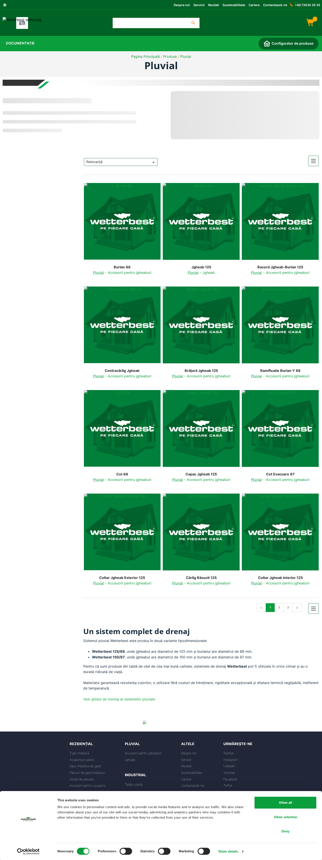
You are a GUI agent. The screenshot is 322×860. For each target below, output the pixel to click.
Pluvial (185, 56)
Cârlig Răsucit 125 (201, 578)
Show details (228, 851)
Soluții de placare (82, 779)
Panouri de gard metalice (87, 772)
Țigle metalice (79, 753)
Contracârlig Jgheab (122, 371)
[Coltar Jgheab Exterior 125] (122, 534)
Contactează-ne (275, 5)
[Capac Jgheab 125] (201, 430)
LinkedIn (229, 766)
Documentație (20, 43)
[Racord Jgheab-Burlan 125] (280, 223)
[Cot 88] (122, 430)
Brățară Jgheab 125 (201, 371)
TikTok (227, 785)
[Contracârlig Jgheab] (122, 327)
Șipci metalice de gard (85, 766)
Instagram (230, 760)
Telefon (228, 753)
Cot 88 (122, 474)
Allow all (285, 802)
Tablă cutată (134, 784)
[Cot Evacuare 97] (280, 430)
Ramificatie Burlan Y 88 (280, 371)
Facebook (230, 779)
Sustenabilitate (234, 5)
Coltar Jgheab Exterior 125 (122, 578)
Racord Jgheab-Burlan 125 (280, 267)
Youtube (229, 772)
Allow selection (285, 817)
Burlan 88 (122, 267)
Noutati (213, 5)
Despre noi (182, 5)
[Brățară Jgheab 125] (201, 327)
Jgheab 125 (201, 267)
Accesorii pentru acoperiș (88, 785)
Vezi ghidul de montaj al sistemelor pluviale (119, 699)
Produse (170, 56)
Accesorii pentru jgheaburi (129, 272)
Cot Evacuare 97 (280, 474)
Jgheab (208, 272)
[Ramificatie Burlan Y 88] (280, 327)
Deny (285, 831)
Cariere (254, 5)
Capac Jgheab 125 (201, 474)
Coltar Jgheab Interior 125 (280, 578)
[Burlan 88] (122, 223)
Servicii (199, 5)
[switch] (126, 851)
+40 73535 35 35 (307, 5)
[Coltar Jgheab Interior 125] (280, 534)
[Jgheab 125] (201, 223)
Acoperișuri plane (82, 760)
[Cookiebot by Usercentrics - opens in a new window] (28, 851)
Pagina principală (145, 56)
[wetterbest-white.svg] (22, 23)
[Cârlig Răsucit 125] (201, 534)
